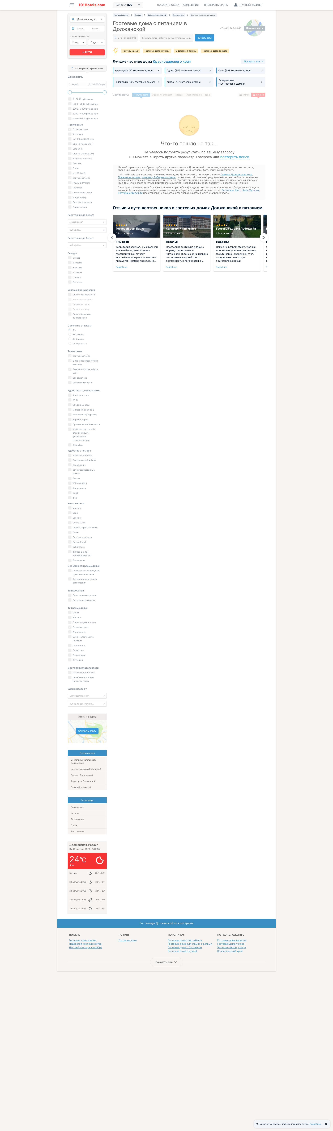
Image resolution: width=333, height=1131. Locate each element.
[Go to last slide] (112, 237)
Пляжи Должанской (81, 787)
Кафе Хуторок (250, 190)
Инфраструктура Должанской (86, 769)
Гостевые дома (130, 50)
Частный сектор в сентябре (85, 947)
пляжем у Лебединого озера (159, 177)
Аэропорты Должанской (83, 781)
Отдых (74, 825)
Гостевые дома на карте (215, 50)
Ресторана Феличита (130, 192)
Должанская (77, 807)
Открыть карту (87, 730)
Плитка (246, 94)
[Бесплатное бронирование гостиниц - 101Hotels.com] (92, 5)
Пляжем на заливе (129, 177)
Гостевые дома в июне (82, 940)
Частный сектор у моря (231, 947)
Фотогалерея (77, 831)
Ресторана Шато (231, 190)
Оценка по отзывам (162, 94)
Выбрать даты (205, 37)
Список (260, 94)
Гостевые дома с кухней (157, 50)
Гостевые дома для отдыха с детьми (190, 943)
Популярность (141, 94)
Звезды (179, 94)
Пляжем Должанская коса (236, 174)
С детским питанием (186, 50)
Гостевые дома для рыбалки (185, 940)
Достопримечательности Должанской (83, 761)
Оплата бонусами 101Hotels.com (81, 316)
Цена (207, 94)
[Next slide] (264, 237)
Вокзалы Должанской (82, 775)
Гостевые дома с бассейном (185, 947)
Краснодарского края (172, 61)
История (75, 813)
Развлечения (77, 819)
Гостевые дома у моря (231, 943)
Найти (87, 52)
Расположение (194, 94)
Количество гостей (79, 36)
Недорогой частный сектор (85, 943)
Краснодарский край (229, 951)
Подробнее (121, 267)
